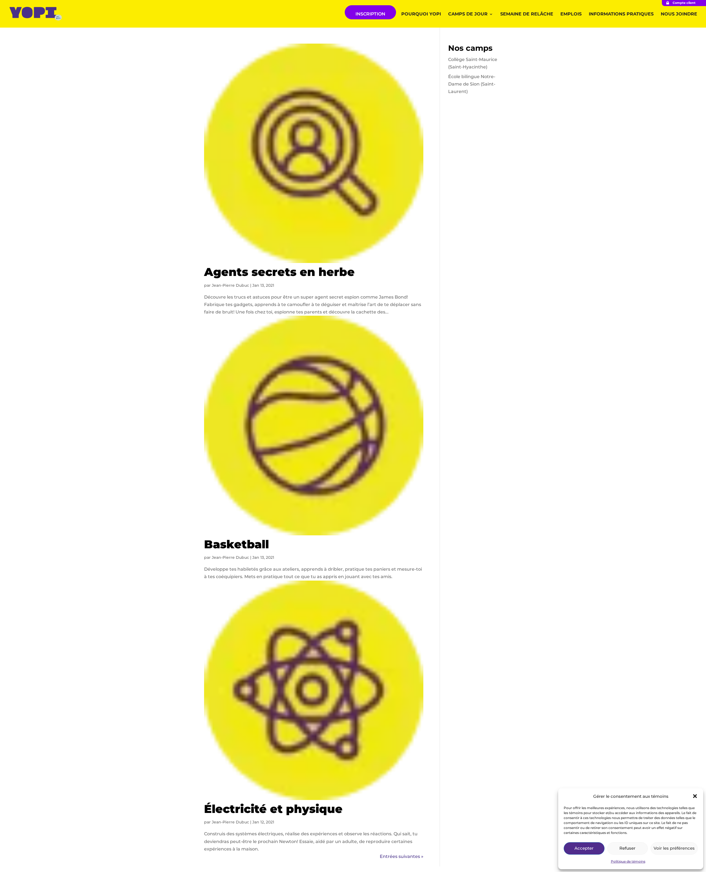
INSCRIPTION (370, 14)
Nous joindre (679, 14)
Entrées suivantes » (401, 856)
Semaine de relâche (526, 14)
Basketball (236, 544)
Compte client (684, 3)
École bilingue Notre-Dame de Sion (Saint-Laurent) (471, 84)
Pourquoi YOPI (421, 14)
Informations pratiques (621, 14)
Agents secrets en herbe (279, 272)
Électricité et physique (273, 809)
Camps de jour (468, 14)
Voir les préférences (674, 848)
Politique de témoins (628, 861)
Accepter (583, 848)
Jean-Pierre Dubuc (230, 285)
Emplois (571, 14)
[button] (695, 796)
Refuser (627, 848)
